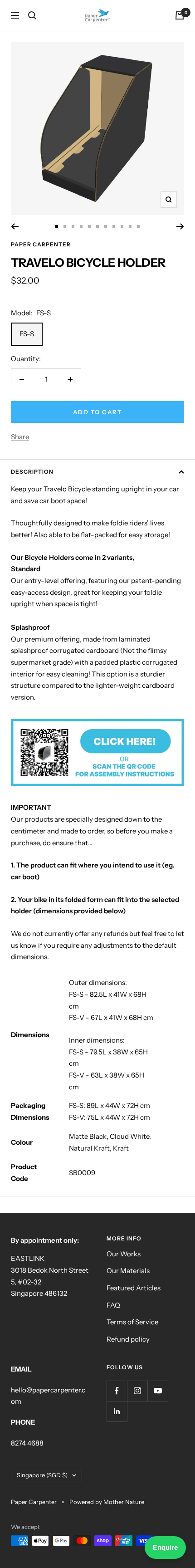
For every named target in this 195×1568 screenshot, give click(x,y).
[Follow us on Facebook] (117, 1391)
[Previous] (15, 226)
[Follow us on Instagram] (137, 1391)
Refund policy (128, 1339)
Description (32, 471)
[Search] (32, 15)
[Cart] (179, 15)
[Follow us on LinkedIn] (117, 1411)
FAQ (113, 1305)
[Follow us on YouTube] (157, 1391)
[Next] (180, 226)
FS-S (27, 333)
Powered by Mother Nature (106, 1501)
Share (20, 436)
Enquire (165, 1547)
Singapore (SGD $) (42, 1475)
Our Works (124, 1254)
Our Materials (128, 1270)
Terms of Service (132, 1322)
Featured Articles (134, 1288)
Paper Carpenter (41, 244)
